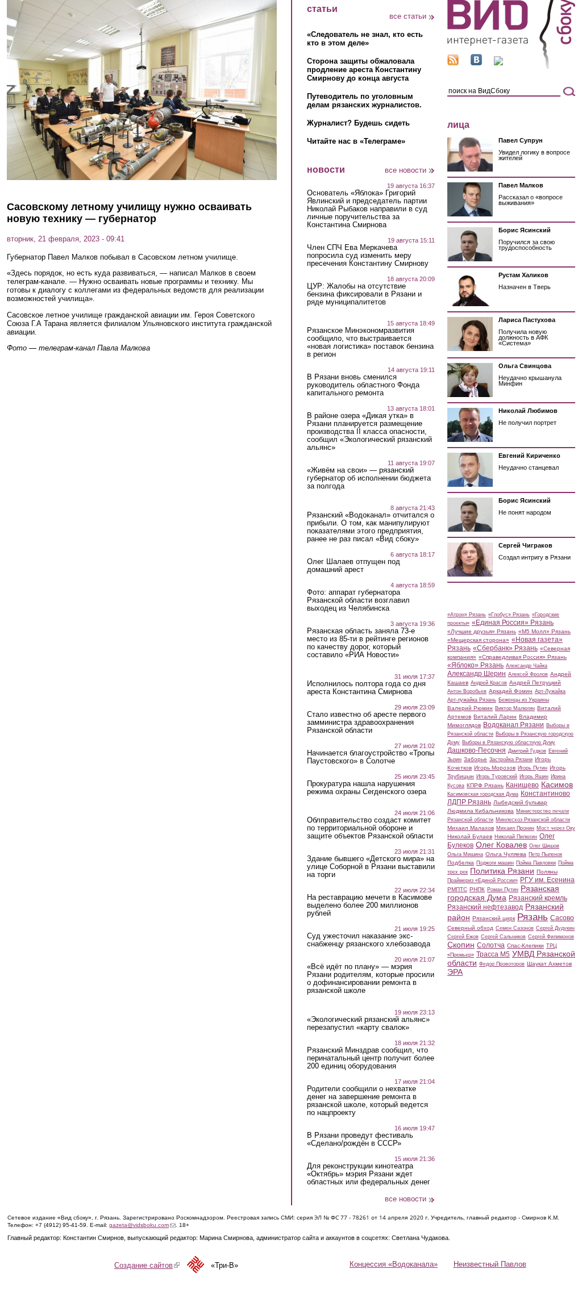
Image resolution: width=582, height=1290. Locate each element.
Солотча (491, 945)
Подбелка (460, 862)
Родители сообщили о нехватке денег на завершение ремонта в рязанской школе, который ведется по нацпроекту (367, 1101)
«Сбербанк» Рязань (505, 648)
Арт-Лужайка (550, 691)
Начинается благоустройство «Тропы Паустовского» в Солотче (370, 757)
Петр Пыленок (545, 854)
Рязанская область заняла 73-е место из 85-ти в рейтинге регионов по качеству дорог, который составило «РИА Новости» (368, 643)
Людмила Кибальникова (480, 811)
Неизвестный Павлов (490, 1264)
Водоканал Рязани (513, 725)
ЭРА (455, 971)
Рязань (532, 916)
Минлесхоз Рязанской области (533, 820)
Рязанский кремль (538, 898)
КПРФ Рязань (485, 785)
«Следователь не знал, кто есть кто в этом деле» (365, 38)
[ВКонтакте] (476, 63)
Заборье (475, 759)
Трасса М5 (493, 954)
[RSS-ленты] (453, 63)
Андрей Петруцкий (535, 682)
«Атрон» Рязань (466, 614)
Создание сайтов (147, 1265)
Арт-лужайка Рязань (471, 700)
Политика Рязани (502, 870)
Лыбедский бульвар (520, 802)
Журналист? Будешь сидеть (358, 123)
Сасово (562, 918)
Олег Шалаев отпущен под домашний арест (353, 566)
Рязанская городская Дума (503, 893)
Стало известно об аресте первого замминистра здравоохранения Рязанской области (366, 722)
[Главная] (511, 67)
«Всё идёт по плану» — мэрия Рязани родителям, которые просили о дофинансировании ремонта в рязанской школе (370, 979)
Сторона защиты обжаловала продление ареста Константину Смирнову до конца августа (364, 69)
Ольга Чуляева (505, 854)
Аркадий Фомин (511, 691)
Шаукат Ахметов (549, 964)
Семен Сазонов (515, 928)
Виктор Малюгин (515, 708)
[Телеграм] (498, 63)
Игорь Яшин (533, 776)
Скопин (461, 944)
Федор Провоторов (502, 964)
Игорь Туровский (496, 776)
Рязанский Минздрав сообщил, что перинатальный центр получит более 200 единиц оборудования (370, 1058)
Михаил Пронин (515, 828)
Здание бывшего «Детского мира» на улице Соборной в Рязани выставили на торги (371, 867)
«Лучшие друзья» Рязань (481, 631)
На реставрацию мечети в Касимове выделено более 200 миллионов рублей (369, 905)
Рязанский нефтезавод (485, 907)
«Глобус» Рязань (509, 614)
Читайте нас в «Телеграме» (356, 141)
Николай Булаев (469, 836)
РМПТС (457, 889)
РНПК (477, 889)
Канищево (522, 785)
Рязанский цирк (493, 918)
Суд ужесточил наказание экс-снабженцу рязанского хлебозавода (368, 940)
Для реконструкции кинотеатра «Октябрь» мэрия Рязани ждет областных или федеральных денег (368, 1174)
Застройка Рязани (511, 759)
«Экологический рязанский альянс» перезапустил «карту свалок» (368, 1024)
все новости (405, 170)
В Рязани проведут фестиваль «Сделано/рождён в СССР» (360, 1139)
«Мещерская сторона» (478, 640)
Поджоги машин (495, 863)
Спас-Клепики (525, 945)
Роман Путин (502, 889)
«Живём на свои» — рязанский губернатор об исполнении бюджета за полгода (369, 478)
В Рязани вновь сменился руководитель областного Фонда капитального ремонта (363, 385)
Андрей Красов (489, 683)
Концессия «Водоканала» (394, 1264)
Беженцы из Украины (523, 700)
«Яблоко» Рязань (475, 665)
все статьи (407, 16)
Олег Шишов (544, 846)
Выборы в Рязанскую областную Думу (508, 742)
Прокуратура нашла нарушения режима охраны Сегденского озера (366, 788)
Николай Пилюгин (515, 837)
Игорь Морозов (495, 768)
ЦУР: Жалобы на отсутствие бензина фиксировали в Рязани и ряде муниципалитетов (364, 294)
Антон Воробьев (467, 691)
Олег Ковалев (501, 844)
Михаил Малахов (470, 828)
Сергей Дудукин (555, 928)
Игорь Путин (532, 768)
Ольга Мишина (465, 854)
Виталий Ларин (495, 716)
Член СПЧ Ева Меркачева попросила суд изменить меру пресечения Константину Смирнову (368, 256)
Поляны (547, 872)
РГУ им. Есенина (547, 880)
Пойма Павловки (536, 863)
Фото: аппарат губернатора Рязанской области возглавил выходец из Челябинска (358, 600)
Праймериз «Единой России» (482, 880)
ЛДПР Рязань (469, 802)
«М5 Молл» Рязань (544, 631)
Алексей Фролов (528, 674)
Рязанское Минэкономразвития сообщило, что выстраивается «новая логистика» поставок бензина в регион (370, 342)
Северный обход (470, 928)
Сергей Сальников (503, 937)
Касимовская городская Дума (482, 794)
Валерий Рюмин (470, 708)
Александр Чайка (526, 666)
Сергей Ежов (463, 937)
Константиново (545, 794)
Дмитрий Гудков (527, 751)
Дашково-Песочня (476, 750)
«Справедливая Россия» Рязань (523, 657)
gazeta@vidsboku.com (142, 1225)
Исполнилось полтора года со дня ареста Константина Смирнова (366, 688)
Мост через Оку (556, 828)
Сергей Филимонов (551, 937)
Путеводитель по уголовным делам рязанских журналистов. (364, 100)
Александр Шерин (476, 674)
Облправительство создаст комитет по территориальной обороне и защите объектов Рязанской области (370, 828)
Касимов (557, 784)
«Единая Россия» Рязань (513, 623)
